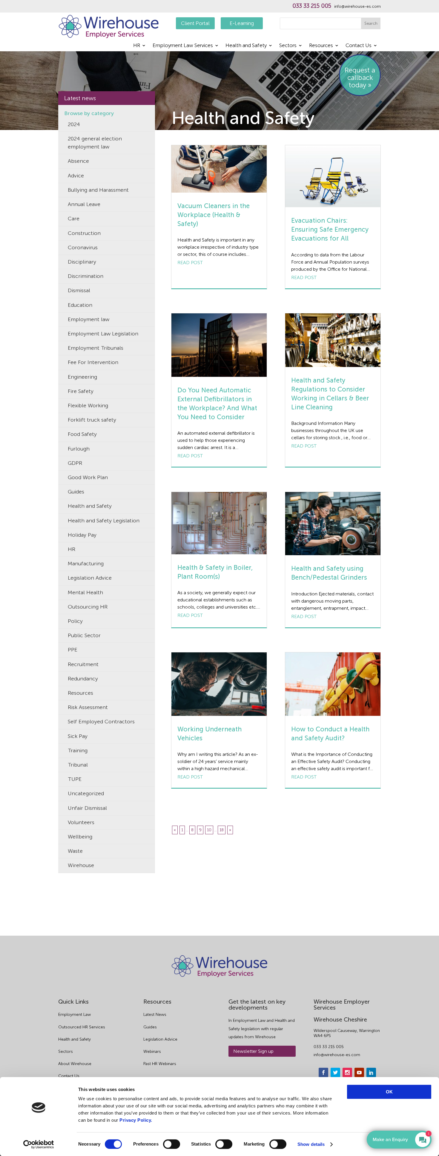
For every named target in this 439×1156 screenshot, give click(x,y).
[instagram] (347, 1072)
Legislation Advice (90, 578)
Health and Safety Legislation (103, 520)
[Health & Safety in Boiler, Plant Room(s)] (219, 523)
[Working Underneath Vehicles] (219, 684)
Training (78, 750)
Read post (190, 262)
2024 (74, 124)
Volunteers (81, 822)
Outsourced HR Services (81, 1027)
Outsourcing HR (88, 606)
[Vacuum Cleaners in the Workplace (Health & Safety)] (219, 169)
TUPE (75, 779)
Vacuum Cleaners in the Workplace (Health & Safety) (213, 215)
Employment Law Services (183, 45)
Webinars (152, 1051)
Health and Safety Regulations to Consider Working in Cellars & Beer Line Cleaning (330, 393)
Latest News (154, 1014)
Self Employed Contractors (101, 721)
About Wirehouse (74, 1063)
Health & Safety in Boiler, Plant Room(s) (215, 572)
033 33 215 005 (311, 5)
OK (389, 1091)
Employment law (88, 319)
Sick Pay (78, 736)
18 (222, 829)
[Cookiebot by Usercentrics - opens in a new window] (39, 1144)
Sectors (288, 45)
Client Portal (195, 23)
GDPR (75, 463)
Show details (311, 1144)
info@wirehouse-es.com (357, 6)
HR (136, 45)
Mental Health (85, 592)
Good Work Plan (88, 477)
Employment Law (74, 1014)
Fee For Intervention (93, 362)
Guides (76, 491)
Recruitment (83, 664)
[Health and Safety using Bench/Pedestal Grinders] (332, 523)
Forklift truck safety (92, 420)
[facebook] (323, 1072)
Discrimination (85, 276)
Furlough (79, 448)
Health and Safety (246, 45)
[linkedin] (371, 1072)
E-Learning (242, 23)
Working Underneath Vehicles (209, 733)
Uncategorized (86, 793)
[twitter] (335, 1072)
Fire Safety (80, 391)
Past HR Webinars (159, 1063)
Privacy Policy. (135, 1120)
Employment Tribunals (95, 348)
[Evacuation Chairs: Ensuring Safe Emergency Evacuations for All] (332, 176)
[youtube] (359, 1072)
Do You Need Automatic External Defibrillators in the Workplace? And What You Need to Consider (217, 403)
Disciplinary (82, 262)
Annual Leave (84, 204)
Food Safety (82, 434)
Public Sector (84, 635)
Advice (76, 175)
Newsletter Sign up (253, 1051)
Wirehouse (81, 865)
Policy (75, 621)
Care (73, 218)
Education (80, 305)
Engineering (82, 377)
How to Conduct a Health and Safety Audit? (330, 733)
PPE (72, 649)
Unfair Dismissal (87, 808)
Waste (75, 851)
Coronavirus (83, 247)
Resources (321, 45)
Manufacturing (86, 563)
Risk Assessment (88, 707)
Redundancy (83, 678)
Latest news (80, 98)
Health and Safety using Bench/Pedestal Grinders (329, 572)
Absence (78, 161)
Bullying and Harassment (98, 190)
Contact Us (359, 45)
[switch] (171, 1144)
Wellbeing (80, 836)
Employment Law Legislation (103, 333)
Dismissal (79, 290)
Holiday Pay (82, 535)
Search (370, 23)
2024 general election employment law (95, 142)
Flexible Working (88, 405)
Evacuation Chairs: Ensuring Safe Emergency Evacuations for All (330, 229)
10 (209, 829)
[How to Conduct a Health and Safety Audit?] (332, 684)
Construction (84, 233)
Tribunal (78, 765)
